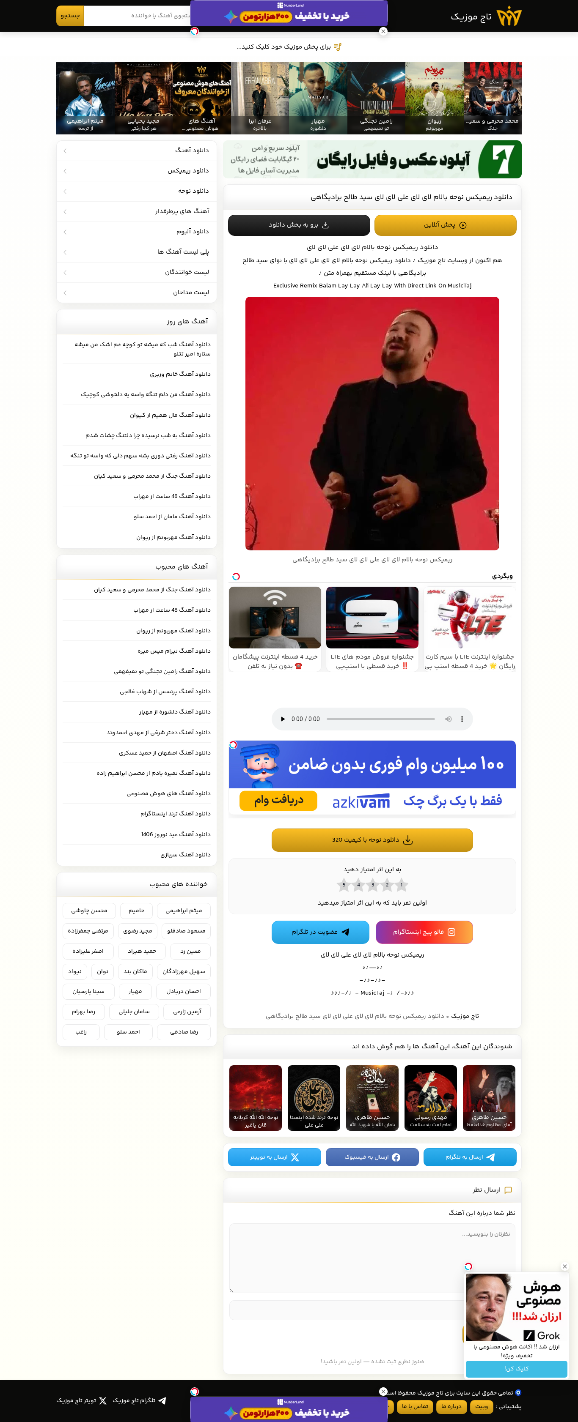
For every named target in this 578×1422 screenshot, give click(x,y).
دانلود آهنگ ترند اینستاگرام (175, 814)
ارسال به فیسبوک (366, 1157)
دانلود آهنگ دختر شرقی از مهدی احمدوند (159, 733)
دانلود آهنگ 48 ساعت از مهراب (172, 496)
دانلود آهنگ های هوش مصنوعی (169, 794)
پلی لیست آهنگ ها (183, 252)
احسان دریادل (183, 991)
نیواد (75, 971)
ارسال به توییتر (269, 1157)
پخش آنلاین (439, 225)
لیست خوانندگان (187, 272)
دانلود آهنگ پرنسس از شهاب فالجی (165, 692)
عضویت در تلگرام (315, 932)
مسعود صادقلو (186, 931)
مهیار (135, 991)
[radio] (401, 885)
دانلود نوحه (193, 191)
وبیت (481, 1406)
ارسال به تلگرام (464, 1157)
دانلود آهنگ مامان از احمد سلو (172, 517)
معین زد (190, 951)
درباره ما (451, 1406)
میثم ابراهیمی (183, 911)
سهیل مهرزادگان (183, 971)
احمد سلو (128, 1032)
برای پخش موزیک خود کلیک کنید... (284, 47)
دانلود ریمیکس (390, 260)
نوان (102, 971)
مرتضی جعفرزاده (88, 931)
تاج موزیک (471, 17)
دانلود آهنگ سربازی (185, 855)
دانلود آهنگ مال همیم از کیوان (170, 415)
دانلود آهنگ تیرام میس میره (174, 651)
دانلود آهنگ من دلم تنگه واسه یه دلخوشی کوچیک (146, 394)
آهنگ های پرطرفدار (182, 211)
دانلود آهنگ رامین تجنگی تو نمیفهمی (162, 671)
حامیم (136, 911)
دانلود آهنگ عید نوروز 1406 (176, 835)
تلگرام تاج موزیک (134, 1401)
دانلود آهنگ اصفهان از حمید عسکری (165, 753)
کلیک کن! (516, 1369)
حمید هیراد (142, 951)
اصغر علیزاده (88, 951)
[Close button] (565, 1266)
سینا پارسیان (88, 991)
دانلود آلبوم (192, 232)
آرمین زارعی (187, 1012)
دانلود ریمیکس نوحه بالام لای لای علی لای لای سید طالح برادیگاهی (411, 197)
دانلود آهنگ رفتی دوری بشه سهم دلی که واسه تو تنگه (140, 456)
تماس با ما (415, 1406)
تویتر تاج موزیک (76, 1401)
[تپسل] (233, 745)
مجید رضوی (137, 931)
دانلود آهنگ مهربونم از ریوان (173, 537)
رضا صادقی (184, 1032)
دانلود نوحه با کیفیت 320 (365, 840)
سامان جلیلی (134, 1012)
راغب (81, 1032)
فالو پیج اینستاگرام (418, 932)
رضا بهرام (83, 1012)
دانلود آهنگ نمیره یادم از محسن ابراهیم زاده (153, 773)
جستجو (70, 16)
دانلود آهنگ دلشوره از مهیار (175, 712)
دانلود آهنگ (192, 151)
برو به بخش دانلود (293, 225)
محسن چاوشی (89, 911)
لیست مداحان (191, 293)
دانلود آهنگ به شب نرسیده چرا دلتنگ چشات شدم (148, 435)
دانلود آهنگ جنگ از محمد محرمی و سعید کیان (152, 476)
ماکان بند (135, 971)
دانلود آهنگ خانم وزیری (180, 374)
